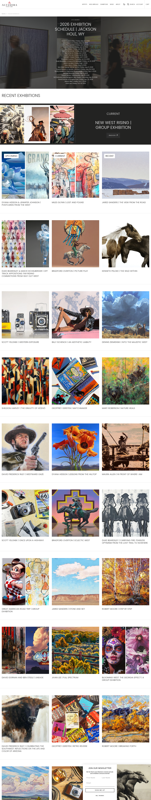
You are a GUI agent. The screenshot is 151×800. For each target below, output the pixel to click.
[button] (124, 4)
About (118, 4)
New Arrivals (93, 4)
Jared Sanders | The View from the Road (124, 202)
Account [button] (139, 4)
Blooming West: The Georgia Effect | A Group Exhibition (123, 678)
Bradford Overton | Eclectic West (71, 540)
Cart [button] (147, 4)
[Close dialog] (149, 766)
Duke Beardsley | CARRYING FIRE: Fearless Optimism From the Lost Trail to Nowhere (125, 541)
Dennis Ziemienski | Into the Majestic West (124, 342)
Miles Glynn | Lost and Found (68, 202)
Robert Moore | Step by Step (117, 609)
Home (4, 14)
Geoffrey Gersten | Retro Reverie (69, 746)
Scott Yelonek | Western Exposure (20, 342)
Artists (84, 4)
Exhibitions (104, 4)
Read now (112, 135)
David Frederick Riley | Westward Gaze (23, 474)
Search (132, 4)
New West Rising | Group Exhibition (113, 125)
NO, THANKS (100, 795)
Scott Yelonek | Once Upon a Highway (23, 540)
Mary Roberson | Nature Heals (118, 408)
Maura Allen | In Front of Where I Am (122, 474)
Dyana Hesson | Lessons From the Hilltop (74, 474)
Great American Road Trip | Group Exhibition (20, 610)
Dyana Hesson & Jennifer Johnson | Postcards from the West (21, 203)
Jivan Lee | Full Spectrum (65, 677)
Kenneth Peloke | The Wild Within (119, 271)
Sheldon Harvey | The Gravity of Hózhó (23, 408)
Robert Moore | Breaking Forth (119, 746)
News (112, 4)
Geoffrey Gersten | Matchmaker (69, 408)
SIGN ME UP (100, 790)
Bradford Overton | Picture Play (70, 271)
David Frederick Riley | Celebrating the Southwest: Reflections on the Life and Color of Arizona (23, 748)
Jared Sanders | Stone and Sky (68, 609)
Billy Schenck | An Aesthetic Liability (71, 342)
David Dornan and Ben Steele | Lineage (22, 677)
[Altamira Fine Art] (9, 4)
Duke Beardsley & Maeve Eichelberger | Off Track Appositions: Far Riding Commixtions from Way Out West (25, 273)
